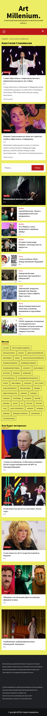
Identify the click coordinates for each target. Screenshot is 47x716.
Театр (21, 256)
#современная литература (28, 378)
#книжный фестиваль (11, 368)
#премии (16, 373)
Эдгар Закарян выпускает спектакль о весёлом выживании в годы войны (30, 308)
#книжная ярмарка (10, 363)
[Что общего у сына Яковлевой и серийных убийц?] (9, 229)
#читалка (27, 383)
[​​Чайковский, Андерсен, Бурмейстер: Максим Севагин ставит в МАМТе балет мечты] (9, 292)
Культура (7, 72)
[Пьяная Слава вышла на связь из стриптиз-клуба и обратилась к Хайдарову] (24, 118)
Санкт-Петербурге (17, 408)
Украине (30, 408)
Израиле (24, 393)
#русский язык (8, 378)
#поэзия (6, 373)
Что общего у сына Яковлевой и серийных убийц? (28, 229)
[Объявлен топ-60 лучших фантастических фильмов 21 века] (24, 579)
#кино (17, 358)
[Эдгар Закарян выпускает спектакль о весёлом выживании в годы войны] (9, 309)
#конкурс (26, 368)
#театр (5, 383)
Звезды (37, 388)
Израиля (6, 398)
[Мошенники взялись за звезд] (24, 190)
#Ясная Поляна (9, 353)
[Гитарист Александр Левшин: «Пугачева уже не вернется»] (9, 245)
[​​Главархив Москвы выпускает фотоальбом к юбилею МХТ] (9, 276)
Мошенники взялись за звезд (18, 199)
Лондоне (27, 398)
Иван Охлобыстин (10, 393)
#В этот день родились (21, 348)
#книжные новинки (28, 363)
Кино (5, 591)
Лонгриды (17, 398)
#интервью (7, 358)
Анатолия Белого (10, 388)
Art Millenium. (24, 12)
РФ (22, 403)
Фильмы (6, 413)
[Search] (42, 31)
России (29, 403)
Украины (40, 408)
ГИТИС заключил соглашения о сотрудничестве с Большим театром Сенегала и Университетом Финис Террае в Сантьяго (31, 326)
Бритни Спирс (25, 388)
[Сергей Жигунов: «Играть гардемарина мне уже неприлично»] (9, 214)
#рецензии (27, 373)
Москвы (6, 403)
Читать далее (8, 99)
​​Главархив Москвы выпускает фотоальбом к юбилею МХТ (30, 276)
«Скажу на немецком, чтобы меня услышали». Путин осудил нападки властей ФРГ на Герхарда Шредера (23, 464)
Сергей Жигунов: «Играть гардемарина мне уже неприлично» (30, 213)
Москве (37, 398)
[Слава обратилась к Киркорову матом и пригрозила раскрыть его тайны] (24, 60)
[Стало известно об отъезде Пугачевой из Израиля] (24, 535)
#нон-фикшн (38, 368)
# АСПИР (6, 348)
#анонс (21, 353)
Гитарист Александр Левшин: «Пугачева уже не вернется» (30, 244)
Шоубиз (6, 196)
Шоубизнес (35, 413)
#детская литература (35, 353)
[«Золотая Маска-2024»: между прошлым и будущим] (9, 260)
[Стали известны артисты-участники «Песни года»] (24, 491)
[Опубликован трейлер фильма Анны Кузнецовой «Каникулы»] (24, 624)
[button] (4, 31)
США (4, 408)
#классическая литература (33, 358)
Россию (39, 403)
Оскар (15, 403)
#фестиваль (16, 383)
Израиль (33, 393)
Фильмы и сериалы (20, 413)
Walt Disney (39, 383)
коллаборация (9, 418)
